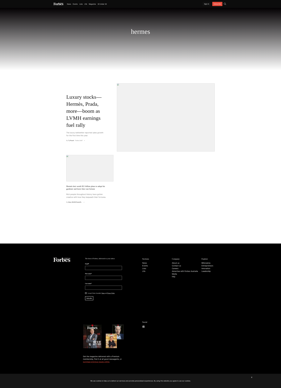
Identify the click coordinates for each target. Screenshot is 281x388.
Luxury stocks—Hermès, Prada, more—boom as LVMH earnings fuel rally (84, 111)
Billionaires (206, 263)
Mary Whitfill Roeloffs (74, 202)
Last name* (88, 283)
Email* (87, 264)
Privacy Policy (111, 293)
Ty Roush (71, 140)
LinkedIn (148, 326)
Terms (103, 293)
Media (174, 274)
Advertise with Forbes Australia (185, 271)
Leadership (206, 271)
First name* (88, 273)
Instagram (152, 326)
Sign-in (206, 4)
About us (175, 263)
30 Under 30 (102, 4)
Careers (175, 268)
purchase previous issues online (96, 362)
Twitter (156, 326)
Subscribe (217, 4)
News (69, 4)
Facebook (143, 326)
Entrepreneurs (207, 266)
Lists (81, 4)
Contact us (176, 266)
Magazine (92, 4)
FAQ (173, 277)
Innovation (206, 268)
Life (85, 4)
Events (75, 4)
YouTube (161, 326)
